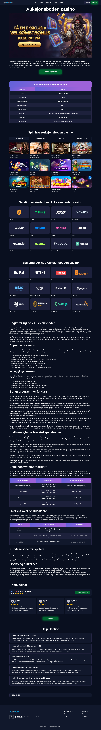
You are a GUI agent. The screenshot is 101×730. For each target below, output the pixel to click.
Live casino (39, 138)
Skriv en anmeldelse (82, 592)
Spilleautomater (80, 138)
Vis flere (50, 618)
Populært (18, 138)
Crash (59, 138)
